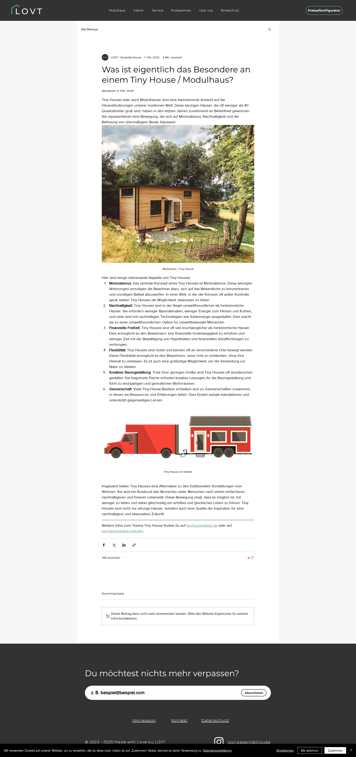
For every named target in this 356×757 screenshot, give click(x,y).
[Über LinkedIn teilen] (124, 545)
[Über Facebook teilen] (104, 545)
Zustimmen (335, 750)
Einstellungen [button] (285, 750)
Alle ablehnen (310, 750)
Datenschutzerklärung (217, 750)
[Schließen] (351, 750)
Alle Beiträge (89, 29)
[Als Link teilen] (134, 545)
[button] (270, 29)
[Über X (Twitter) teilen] (114, 545)
